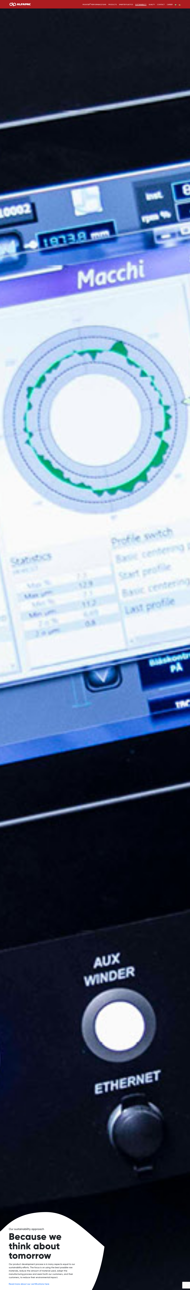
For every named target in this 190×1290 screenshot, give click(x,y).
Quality (152, 4)
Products (112, 4)
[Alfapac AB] (43, 4)
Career (170, 4)
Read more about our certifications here (29, 1284)
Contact (161, 4)
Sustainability (140, 4)
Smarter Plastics (126, 4)
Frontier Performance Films (94, 4)
